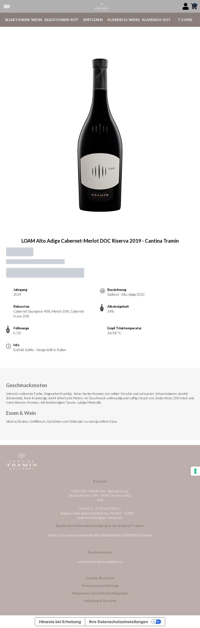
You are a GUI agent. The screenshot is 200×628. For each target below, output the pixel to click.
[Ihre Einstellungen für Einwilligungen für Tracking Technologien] (195, 471)
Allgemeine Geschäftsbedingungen (100, 593)
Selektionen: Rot (61, 20)
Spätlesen (93, 20)
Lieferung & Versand (100, 601)
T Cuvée (185, 20)
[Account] (185, 6)
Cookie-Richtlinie (100, 578)
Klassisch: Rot (156, 20)
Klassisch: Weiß (124, 20)
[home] (102, 6)
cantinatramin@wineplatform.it (100, 562)
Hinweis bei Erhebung (60, 621)
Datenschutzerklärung (100, 585)
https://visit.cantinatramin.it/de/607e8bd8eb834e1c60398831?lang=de (100, 535)
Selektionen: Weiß (23, 20)
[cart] (193, 6)
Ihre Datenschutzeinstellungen (118, 621)
